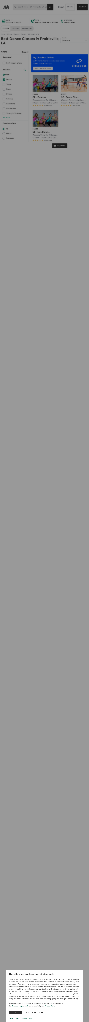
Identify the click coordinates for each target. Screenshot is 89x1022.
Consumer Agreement (20, 1006)
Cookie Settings (34, 1012)
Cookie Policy (27, 1018)
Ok (15, 1012)
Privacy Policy (50, 1006)
